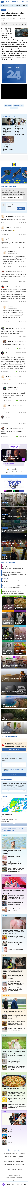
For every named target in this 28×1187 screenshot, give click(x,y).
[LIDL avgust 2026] (14, 164)
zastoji (14, 740)
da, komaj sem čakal (7, 817)
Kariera (7, 1156)
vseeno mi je (5, 821)
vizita (5, 915)
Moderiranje (13, 1156)
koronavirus (8, 105)
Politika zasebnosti (9, 1161)
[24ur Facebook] (15, 1150)
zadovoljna (7, 875)
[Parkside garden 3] (6, 175)
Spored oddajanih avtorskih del (14, 1167)
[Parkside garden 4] (16, 175)
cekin (4, 955)
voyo (4, 1112)
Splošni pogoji (20, 1161)
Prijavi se (19, 208)
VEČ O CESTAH (13, 749)
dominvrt (6, 1035)
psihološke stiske (18, 105)
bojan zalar (14, 108)
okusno (5, 1073)
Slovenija (5, 5)
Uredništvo (15, 1153)
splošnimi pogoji (14, 769)
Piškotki (21, 1156)
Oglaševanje (7, 1153)
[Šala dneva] (24, 791)
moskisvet (6, 995)
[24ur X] (19, 1150)
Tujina (11, 5)
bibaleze (5, 835)
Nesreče (5, 740)
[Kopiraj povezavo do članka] (25, 24)
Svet (5, 24)
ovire (22, 740)
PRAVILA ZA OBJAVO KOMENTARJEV (12, 197)
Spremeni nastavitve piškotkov (14, 1159)
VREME (13, 476)
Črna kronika (17, 5)
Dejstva (24, 5)
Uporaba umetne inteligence (14, 1169)
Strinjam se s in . (14, 770)
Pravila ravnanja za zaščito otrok (14, 1164)
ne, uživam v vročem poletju (9, 819)
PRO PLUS (22, 1153)
